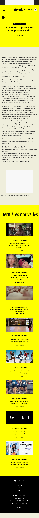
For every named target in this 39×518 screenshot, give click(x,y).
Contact (19, 493)
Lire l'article (19, 250)
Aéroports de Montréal (10, 57)
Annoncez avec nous (19, 495)
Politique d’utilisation (19, 503)
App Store (32, 139)
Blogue (19, 487)
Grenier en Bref (19, 498)
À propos (19, 485)
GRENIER (19, 507)
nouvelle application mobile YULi (23, 61)
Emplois (19, 490)
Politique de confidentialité (19, 500)
